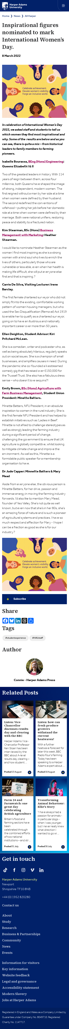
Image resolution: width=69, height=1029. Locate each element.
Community (11, 940)
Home (5, 16)
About (7, 915)
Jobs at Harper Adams (19, 1000)
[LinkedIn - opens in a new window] (41, 870)
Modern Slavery (14, 994)
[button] (34, 599)
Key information (15, 969)
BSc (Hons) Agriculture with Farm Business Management (31, 390)
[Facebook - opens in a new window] (14, 870)
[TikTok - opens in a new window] (5, 870)
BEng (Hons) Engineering (45, 162)
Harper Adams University (19, 880)
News (17, 16)
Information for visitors (20, 963)
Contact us (10, 905)
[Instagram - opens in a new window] (23, 870)
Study (6, 921)
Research (9, 928)
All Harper (30, 16)
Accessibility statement (20, 987)
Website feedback (16, 975)
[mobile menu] (63, 5)
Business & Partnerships (21, 934)
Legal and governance (19, 981)
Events (7, 952)
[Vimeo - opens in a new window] (32, 870)
